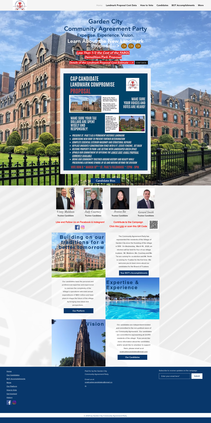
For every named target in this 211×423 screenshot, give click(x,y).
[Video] (124, 46)
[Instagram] (82, 227)
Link (122, 226)
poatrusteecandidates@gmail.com (134, 351)
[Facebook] (77, 227)
